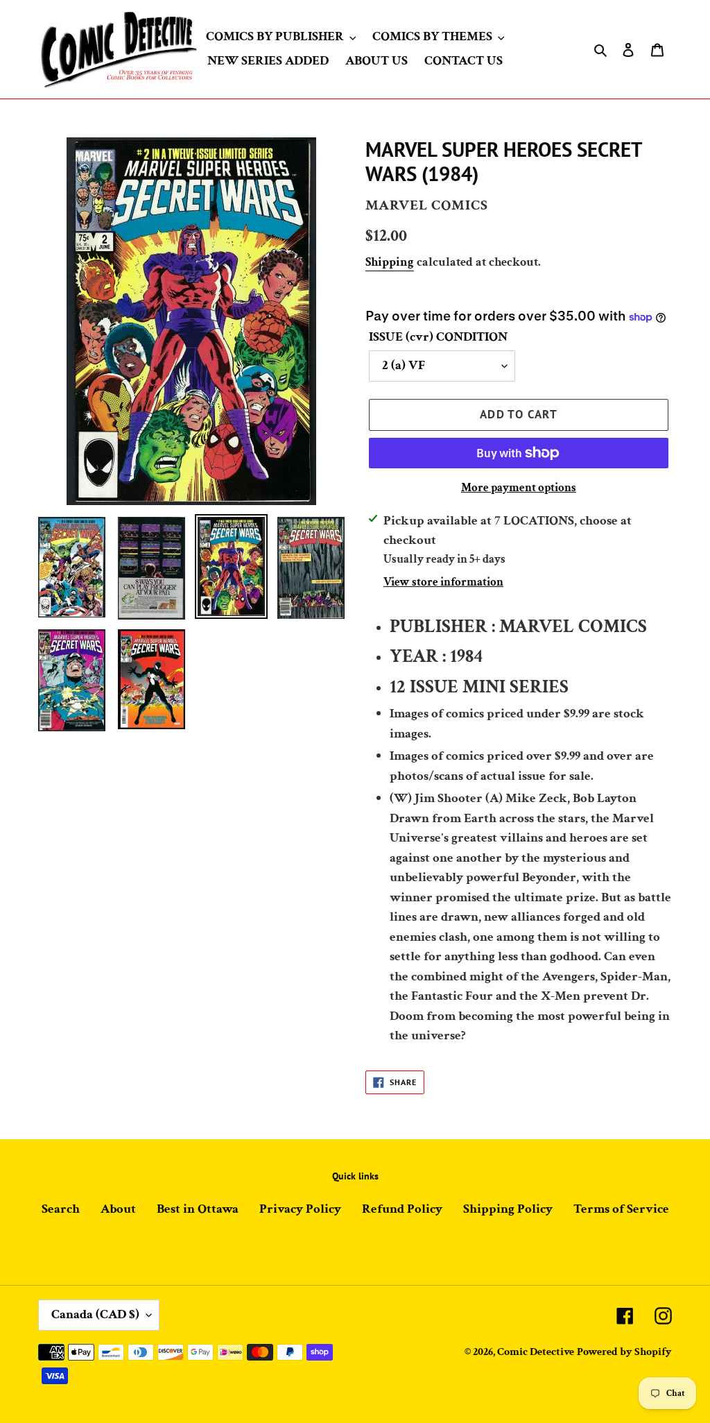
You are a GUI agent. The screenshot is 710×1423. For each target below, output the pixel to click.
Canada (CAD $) (95, 1314)
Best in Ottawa (198, 1209)
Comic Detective (535, 1352)
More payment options (518, 487)
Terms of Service (621, 1209)
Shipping (389, 262)
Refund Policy (402, 1209)
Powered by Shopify (624, 1352)
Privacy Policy (300, 1209)
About (118, 1209)
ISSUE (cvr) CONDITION (438, 337)
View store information (443, 582)
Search (61, 1209)
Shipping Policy (508, 1209)
